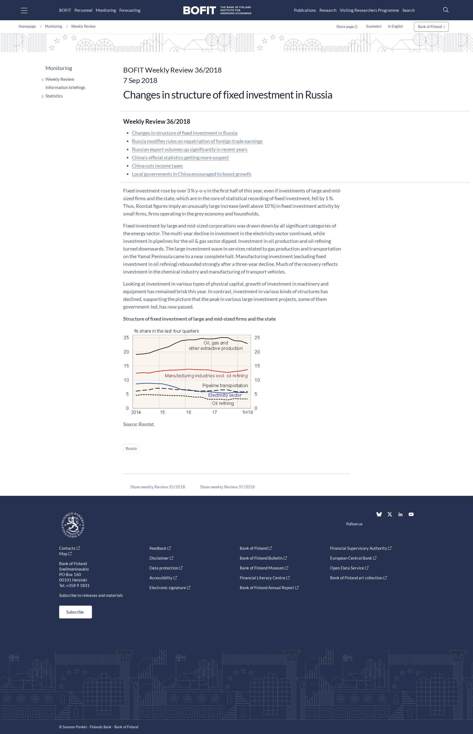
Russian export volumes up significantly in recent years (189, 149)
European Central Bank (351, 557)
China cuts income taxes (157, 166)
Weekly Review (83, 26)
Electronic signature (167, 587)
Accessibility (160, 577)
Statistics (54, 95)
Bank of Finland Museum (262, 567)
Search (408, 10)
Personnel (83, 10)
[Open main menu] (29, 10)
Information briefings (65, 87)
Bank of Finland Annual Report (267, 587)
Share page (345, 26)
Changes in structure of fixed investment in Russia (184, 133)
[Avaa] (41, 80)
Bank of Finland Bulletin (261, 557)
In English (395, 26)
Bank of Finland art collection (356, 577)
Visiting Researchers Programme (369, 10)
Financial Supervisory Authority (358, 548)
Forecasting (129, 10)
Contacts (67, 548)
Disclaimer (159, 557)
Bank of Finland (430, 26)
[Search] (444, 10)
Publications (305, 10)
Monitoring (106, 10)
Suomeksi (373, 26)
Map (63, 553)
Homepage (27, 26)
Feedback (157, 548)
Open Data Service (347, 567)
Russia (131, 448)
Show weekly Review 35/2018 (157, 486)
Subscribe (75, 611)
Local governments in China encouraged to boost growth (191, 174)
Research (327, 10)
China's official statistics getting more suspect (180, 157)
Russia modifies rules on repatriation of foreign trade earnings (197, 141)
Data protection (163, 567)
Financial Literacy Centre (262, 577)
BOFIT (65, 10)
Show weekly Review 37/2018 (227, 486)
